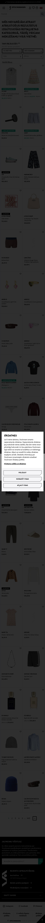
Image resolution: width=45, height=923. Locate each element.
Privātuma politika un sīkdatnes (15, 464)
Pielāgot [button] (22, 473)
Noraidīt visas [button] (22, 479)
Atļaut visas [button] (22, 485)
